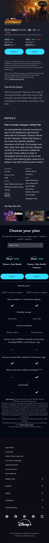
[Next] (45, 215)
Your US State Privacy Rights (13, 460)
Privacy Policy (9, 452)
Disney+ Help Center (27, 425)
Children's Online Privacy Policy (14, 456)
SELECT (14, 52)
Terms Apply (10, 399)
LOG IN (42, 4)
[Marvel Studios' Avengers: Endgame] (14, 216)
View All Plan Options (14, 87)
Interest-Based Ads (10, 473)
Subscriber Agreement (11, 465)
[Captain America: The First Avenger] (34, 216)
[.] (6, 516)
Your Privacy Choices (11, 469)
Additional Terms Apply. (16, 79)
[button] (24, 479)
